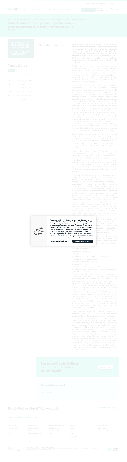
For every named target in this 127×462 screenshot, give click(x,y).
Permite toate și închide (82, 241)
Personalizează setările (58, 241)
